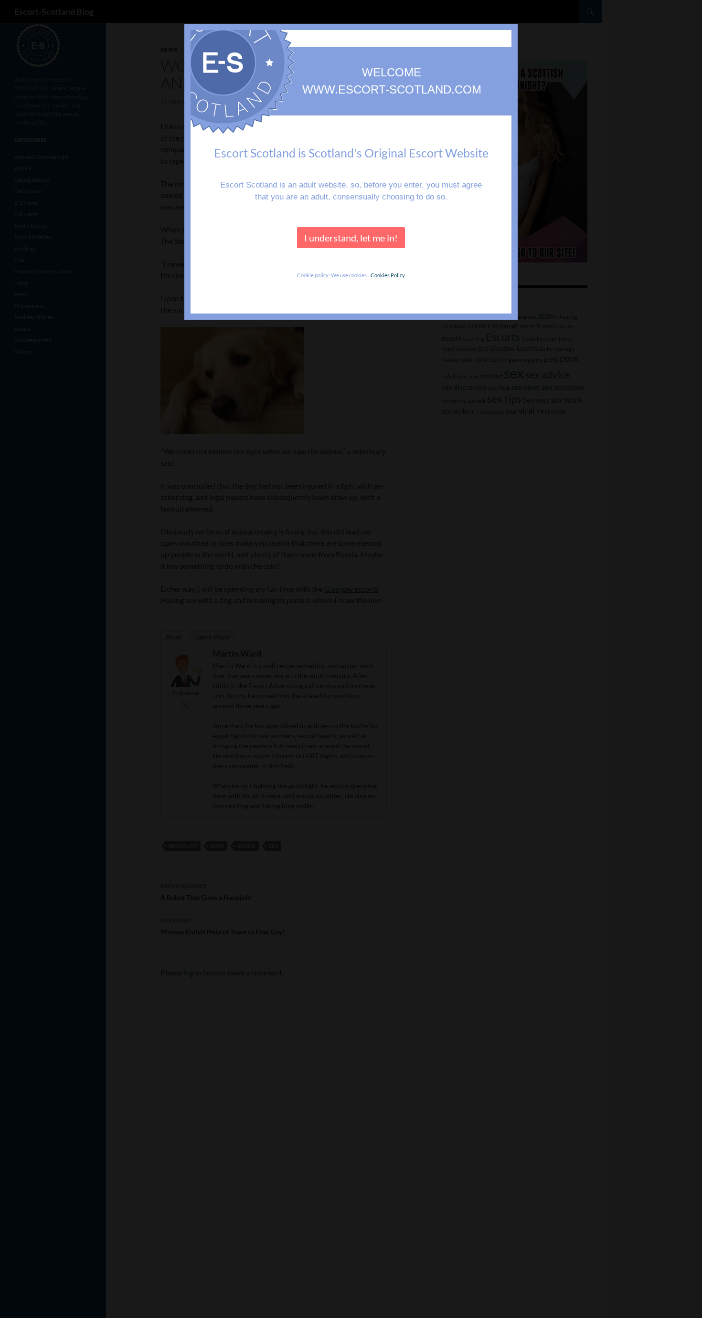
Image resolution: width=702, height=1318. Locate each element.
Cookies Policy (387, 275)
